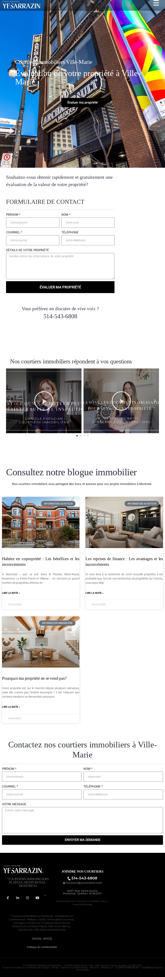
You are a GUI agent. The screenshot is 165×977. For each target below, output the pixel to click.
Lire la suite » (11, 593)
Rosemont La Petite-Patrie (29, 926)
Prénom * (13, 214)
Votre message (14, 804)
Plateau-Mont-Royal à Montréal (90, 903)
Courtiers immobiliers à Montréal (32, 916)
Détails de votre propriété (27, 250)
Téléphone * (93, 786)
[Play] (43, 400)
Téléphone (69, 232)
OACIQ (36, 938)
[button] (10, 401)
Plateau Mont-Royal (57, 922)
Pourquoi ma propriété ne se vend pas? (34, 678)
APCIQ (47, 938)
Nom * (65, 214)
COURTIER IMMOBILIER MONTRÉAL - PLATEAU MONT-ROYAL (56, 965)
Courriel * (14, 232)
